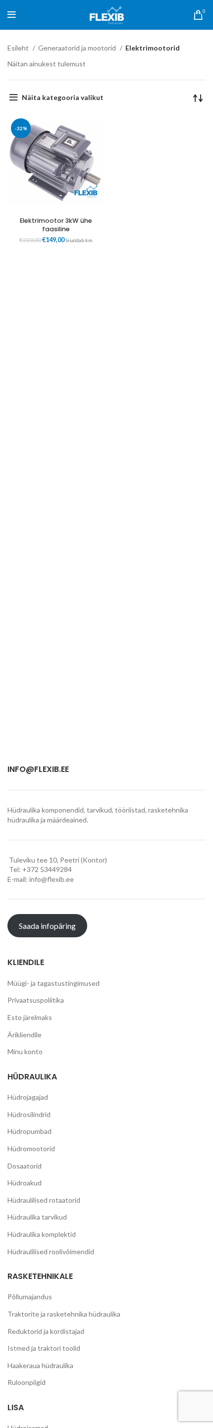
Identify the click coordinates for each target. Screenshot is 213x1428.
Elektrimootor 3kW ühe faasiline (56, 225)
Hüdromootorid (31, 1148)
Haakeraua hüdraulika (40, 1365)
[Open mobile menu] (11, 15)
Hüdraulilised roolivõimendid (50, 1251)
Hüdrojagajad (27, 1097)
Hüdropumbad (29, 1131)
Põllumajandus (29, 1296)
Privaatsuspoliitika (35, 1000)
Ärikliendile (24, 1034)
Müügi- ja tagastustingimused (53, 983)
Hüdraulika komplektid (41, 1234)
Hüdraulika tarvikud (37, 1217)
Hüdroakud (24, 1182)
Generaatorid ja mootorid (77, 48)
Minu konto (25, 1051)
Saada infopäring (47, 925)
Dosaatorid (24, 1166)
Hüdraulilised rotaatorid (43, 1200)
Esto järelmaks (29, 1017)
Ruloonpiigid (26, 1382)
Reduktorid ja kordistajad (45, 1331)
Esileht (18, 48)
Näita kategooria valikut (63, 97)
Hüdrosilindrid (29, 1114)
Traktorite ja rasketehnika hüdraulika (63, 1314)
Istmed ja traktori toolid (43, 1348)
